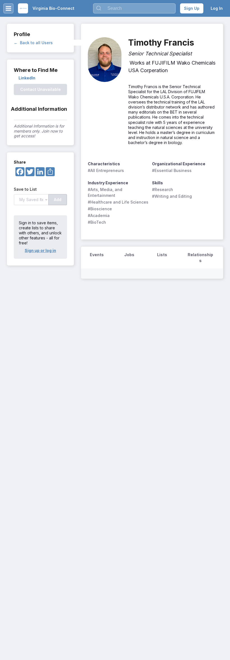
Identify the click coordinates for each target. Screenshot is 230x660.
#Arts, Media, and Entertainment (105, 192)
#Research (162, 189)
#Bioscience (100, 208)
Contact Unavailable (40, 89)
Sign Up (191, 8)
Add (57, 199)
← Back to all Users (33, 42)
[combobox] (134, 8)
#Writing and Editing (172, 196)
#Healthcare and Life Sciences (118, 202)
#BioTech (97, 222)
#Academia (99, 215)
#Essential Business (172, 170)
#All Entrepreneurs (106, 170)
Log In (217, 8)
